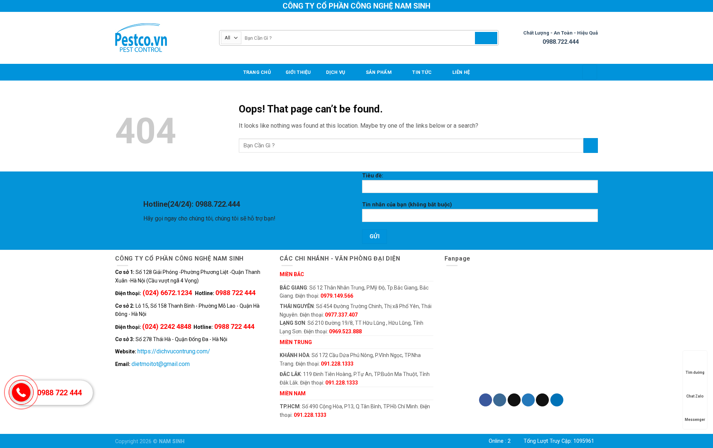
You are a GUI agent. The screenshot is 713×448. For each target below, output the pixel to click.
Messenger (695, 420)
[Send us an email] (542, 400)
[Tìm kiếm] (486, 38)
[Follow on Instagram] (499, 400)
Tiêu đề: (372, 176)
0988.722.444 (561, 41)
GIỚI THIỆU (298, 72)
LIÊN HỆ (461, 72)
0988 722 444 (59, 392)
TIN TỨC (422, 72)
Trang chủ (257, 72)
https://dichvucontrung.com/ (173, 351)
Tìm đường (695, 372)
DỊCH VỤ (335, 72)
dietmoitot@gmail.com (160, 363)
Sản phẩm (379, 72)
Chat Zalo (695, 396)
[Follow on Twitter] (528, 400)
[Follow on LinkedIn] (556, 400)
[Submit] (590, 145)
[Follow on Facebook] (485, 400)
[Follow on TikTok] (514, 400)
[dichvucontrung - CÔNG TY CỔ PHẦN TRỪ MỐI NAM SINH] (161, 38)
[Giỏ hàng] (589, 72)
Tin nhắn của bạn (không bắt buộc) (407, 205)
